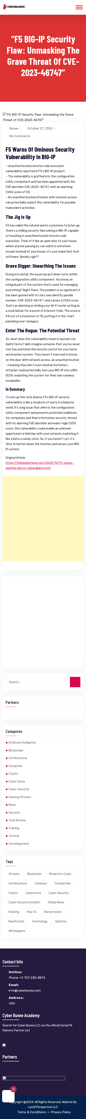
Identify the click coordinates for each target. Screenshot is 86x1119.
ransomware (53, 912)
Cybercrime (33, 893)
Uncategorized (19, 844)
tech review (17, 820)
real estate (16, 921)
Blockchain (16, 750)
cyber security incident (24, 902)
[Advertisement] (43, 518)
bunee (13, 128)
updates (61, 921)
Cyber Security (59, 893)
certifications (18, 758)
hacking (14, 912)
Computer (15, 766)
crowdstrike (62, 883)
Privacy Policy (61, 1112)
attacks (14, 874)
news (12, 805)
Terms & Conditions (31, 1112)
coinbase (41, 883)
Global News (56, 902)
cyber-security (19, 789)
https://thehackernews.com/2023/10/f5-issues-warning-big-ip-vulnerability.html (40, 465)
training (14, 828)
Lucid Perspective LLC (43, 1107)
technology (40, 921)
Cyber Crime (17, 781)
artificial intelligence (22, 742)
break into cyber (60, 874)
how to (32, 912)
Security (14, 812)
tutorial (14, 836)
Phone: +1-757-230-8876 (27, 975)
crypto (13, 773)
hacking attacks (20, 797)
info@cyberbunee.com (25, 987)
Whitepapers (17, 931)
